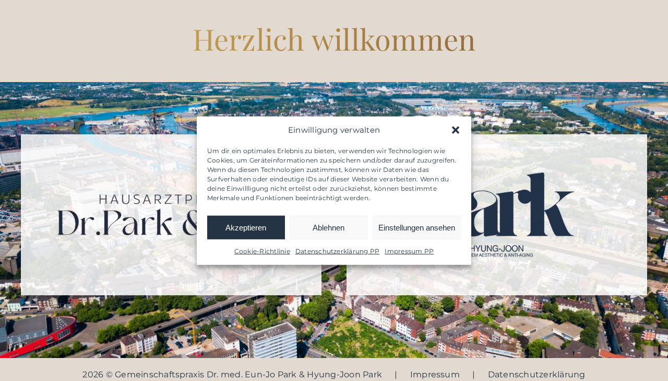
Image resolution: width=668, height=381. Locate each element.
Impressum (435, 374)
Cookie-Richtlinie (262, 251)
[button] (455, 130)
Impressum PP (409, 251)
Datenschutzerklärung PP (337, 251)
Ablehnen (328, 227)
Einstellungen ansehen (416, 227)
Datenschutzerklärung (537, 374)
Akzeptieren (245, 227)
